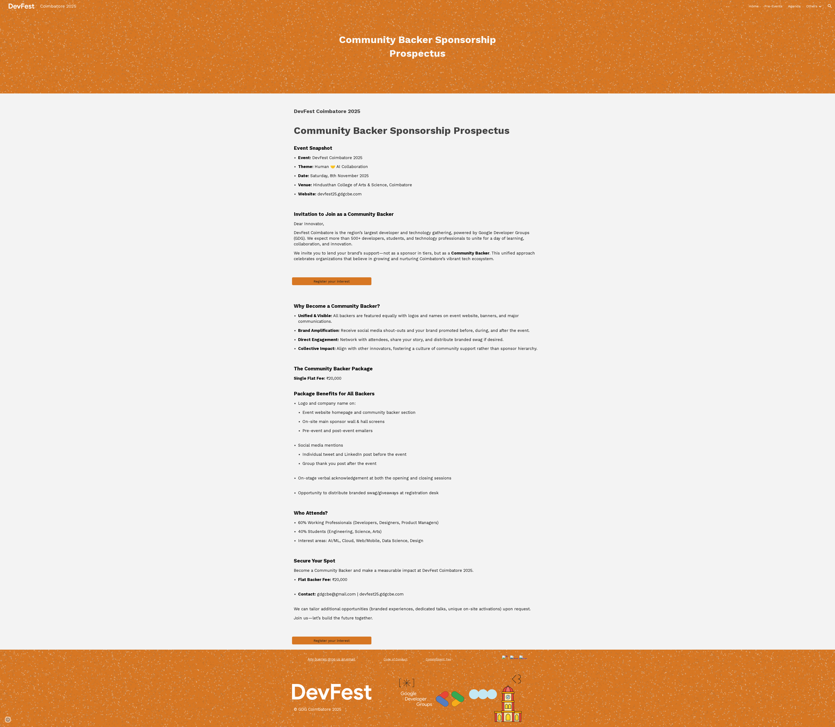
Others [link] (811, 6)
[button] (830, 6)
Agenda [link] (794, 6)
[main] (417, 46)
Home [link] (754, 6)
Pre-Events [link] (773, 6)
